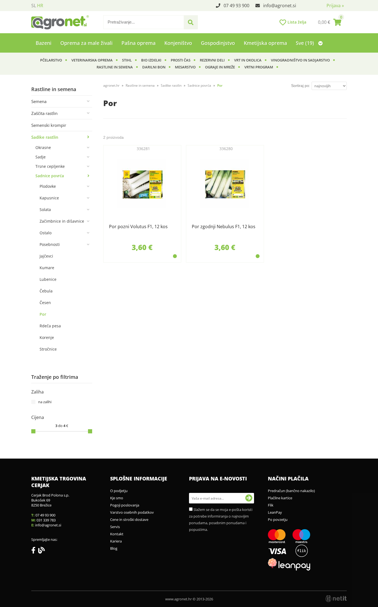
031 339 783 (46, 520)
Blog (113, 548)
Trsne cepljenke (50, 166)
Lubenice (48, 279)
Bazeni (43, 43)
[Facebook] (34, 551)
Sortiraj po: (300, 85)
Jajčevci (46, 256)
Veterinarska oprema (92, 60)
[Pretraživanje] (191, 22)
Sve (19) (305, 43)
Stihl (127, 60)
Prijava (335, 5)
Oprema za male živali (86, 43)
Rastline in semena (115, 67)
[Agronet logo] (60, 22)
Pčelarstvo (51, 60)
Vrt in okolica (248, 60)
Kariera (116, 541)
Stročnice (48, 349)
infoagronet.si (279, 5)
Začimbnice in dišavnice (62, 221)
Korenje (47, 337)
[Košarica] (329, 22)
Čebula (46, 291)
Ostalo (45, 232)
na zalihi (44, 401)
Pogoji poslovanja (124, 505)
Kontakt (116, 533)
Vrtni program (258, 67)
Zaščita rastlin (44, 113)
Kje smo (116, 497)
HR (40, 5)
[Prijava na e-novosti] (249, 498)
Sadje (40, 157)
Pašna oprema (138, 43)
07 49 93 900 (236, 5)
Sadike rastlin (44, 137)
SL (33, 5)
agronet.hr (111, 85)
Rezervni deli (212, 60)
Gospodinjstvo (218, 43)
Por (43, 314)
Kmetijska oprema (265, 43)
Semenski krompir (48, 125)
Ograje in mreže (220, 67)
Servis (115, 526)
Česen (45, 302)
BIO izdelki (151, 60)
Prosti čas (180, 60)
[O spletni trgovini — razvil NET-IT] (336, 598)
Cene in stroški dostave (129, 519)
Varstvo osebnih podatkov (132, 512)
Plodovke (48, 186)
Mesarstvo (185, 67)
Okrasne (43, 147)
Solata (45, 209)
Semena (38, 101)
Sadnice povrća (49, 175)
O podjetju (119, 490)
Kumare (47, 267)
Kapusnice (49, 197)
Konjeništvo (178, 43)
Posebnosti (50, 244)
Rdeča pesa (50, 325)
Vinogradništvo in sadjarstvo (300, 60)
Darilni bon (153, 67)
